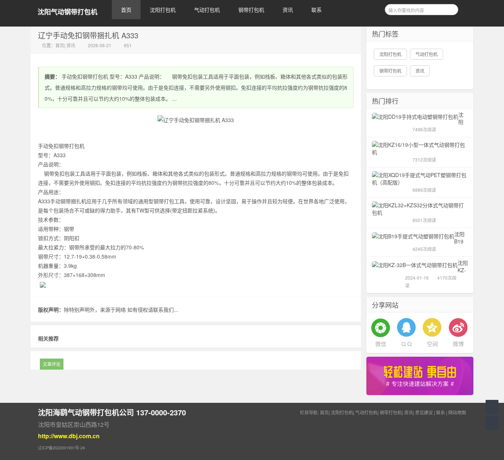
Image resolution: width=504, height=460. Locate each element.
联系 (316, 9)
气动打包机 (207, 9)
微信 (380, 343)
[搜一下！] (450, 8)
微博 (458, 343)
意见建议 (424, 412)
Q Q (406, 343)
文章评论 (52, 364)
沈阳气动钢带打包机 (67, 12)
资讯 (288, 9)
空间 (432, 343)
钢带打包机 (251, 9)
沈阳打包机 (163, 9)
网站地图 (457, 412)
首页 (126, 9)
